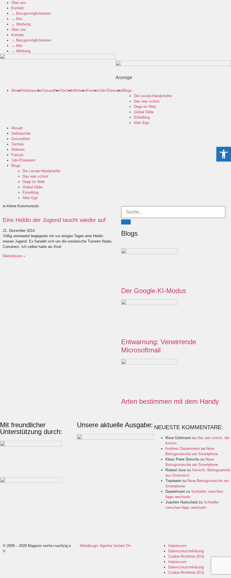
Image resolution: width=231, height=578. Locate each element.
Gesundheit (51, 90)
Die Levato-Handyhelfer (153, 96)
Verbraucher (32, 90)
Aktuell (17, 90)
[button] (223, 154)
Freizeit (92, 90)
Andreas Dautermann (182, 448)
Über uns (18, 3)
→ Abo (16, 19)
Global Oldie (144, 112)
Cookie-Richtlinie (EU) (186, 556)
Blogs (127, 90)
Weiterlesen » (14, 256)
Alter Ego (141, 123)
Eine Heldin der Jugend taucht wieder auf (54, 220)
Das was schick (147, 101)
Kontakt (17, 8)
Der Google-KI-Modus (153, 291)
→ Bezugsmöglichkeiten (31, 13)
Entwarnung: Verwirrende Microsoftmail (158, 346)
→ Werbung (20, 24)
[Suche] (126, 221)
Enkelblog (142, 117)
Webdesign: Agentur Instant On (105, 546)
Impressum (177, 546)
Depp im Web (145, 106)
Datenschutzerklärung (186, 551)
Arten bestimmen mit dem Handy (170, 401)
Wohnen (79, 90)
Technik (67, 90)
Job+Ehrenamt (111, 90)
